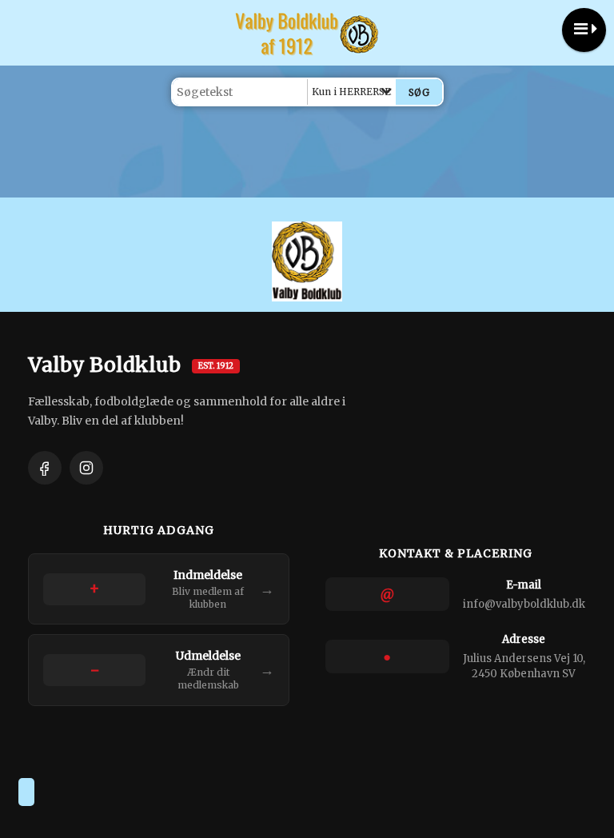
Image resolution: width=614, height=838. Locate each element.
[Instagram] (86, 468)
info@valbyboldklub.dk (524, 604)
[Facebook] (45, 468)
